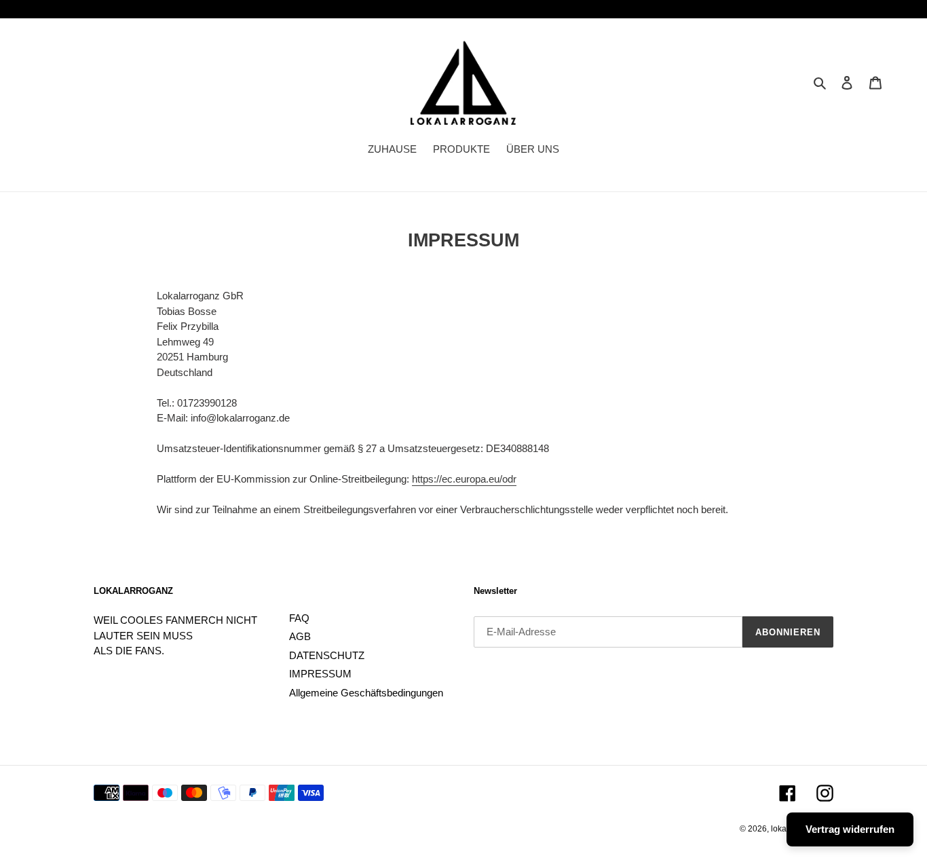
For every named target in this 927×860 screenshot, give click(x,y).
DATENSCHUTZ (326, 655)
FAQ (299, 618)
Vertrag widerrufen (850, 829)
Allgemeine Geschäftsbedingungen (366, 692)
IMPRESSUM (320, 673)
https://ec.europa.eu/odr (464, 479)
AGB (300, 636)
